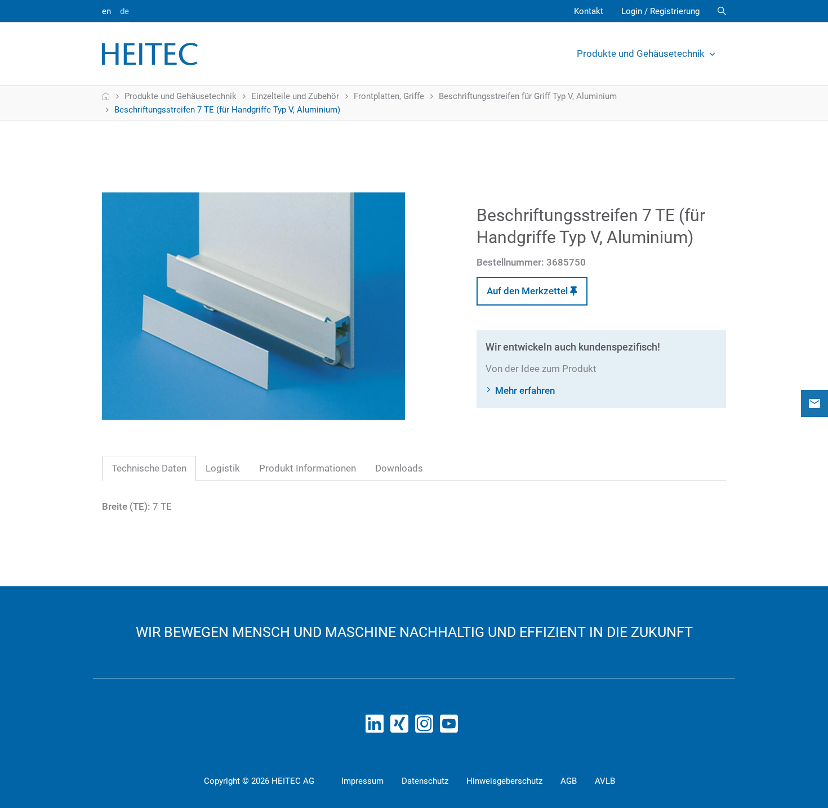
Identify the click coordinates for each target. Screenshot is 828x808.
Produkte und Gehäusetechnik (641, 53)
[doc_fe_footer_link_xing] (401, 727)
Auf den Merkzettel (528, 291)
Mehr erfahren (525, 390)
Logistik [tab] (223, 468)
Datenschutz (425, 781)
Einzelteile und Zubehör (295, 96)
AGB (568, 781)
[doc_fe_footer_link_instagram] (426, 727)
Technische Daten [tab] (149, 468)
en (106, 11)
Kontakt (588, 11)
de (124, 11)
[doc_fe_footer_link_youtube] (451, 727)
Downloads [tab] (399, 468)
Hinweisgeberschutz (504, 781)
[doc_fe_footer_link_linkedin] (377, 727)
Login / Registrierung (660, 11)
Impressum (362, 781)
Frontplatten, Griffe (389, 96)
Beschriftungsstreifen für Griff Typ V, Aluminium (528, 96)
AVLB (605, 781)
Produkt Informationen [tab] (307, 468)
